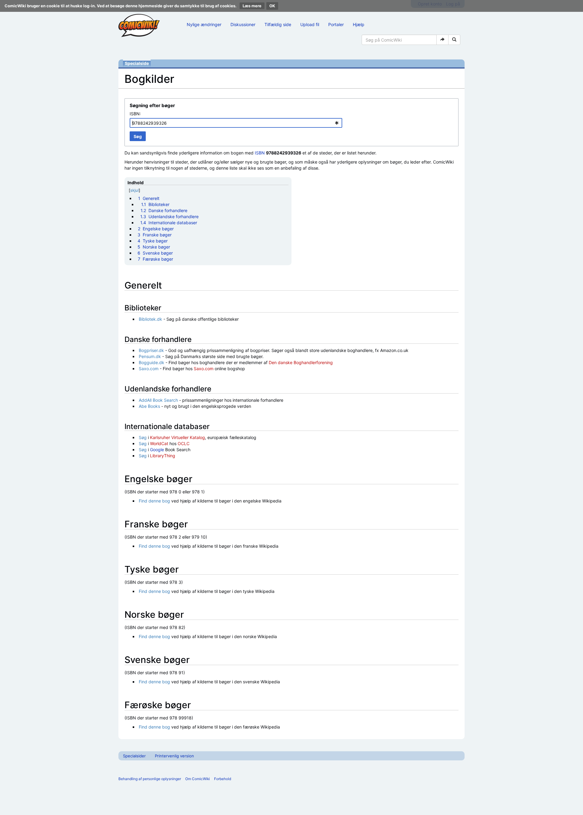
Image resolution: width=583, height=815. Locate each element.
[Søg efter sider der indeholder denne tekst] (454, 40)
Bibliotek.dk (150, 319)
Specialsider (134, 755)
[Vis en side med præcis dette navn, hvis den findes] (442, 40)
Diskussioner (242, 24)
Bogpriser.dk (151, 350)
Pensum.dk (150, 356)
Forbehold (222, 778)
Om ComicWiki (197, 778)
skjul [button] (134, 190)
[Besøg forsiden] (139, 25)
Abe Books (149, 406)
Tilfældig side (277, 24)
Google (157, 449)
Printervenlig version (174, 755)
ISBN (260, 152)
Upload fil (309, 24)
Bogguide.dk (151, 362)
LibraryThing (162, 455)
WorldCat (159, 443)
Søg (143, 437)
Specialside (137, 63)
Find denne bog (154, 500)
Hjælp (358, 24)
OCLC (183, 443)
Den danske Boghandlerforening (301, 362)
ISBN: (135, 113)
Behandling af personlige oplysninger (149, 778)
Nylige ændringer (204, 24)
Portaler (336, 24)
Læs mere (252, 5)
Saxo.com (149, 368)
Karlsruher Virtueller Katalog (177, 437)
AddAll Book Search (158, 400)
